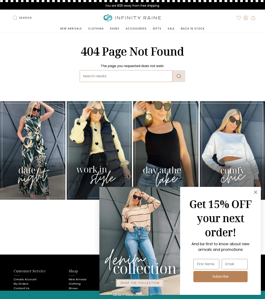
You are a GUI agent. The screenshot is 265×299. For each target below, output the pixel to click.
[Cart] (253, 17)
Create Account (25, 279)
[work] (99, 150)
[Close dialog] (255, 192)
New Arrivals (78, 279)
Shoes (73, 288)
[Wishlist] (238, 18)
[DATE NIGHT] (32, 150)
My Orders (21, 284)
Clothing (75, 284)
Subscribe (220, 276)
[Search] (178, 76)
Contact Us (21, 288)
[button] (96, 28)
